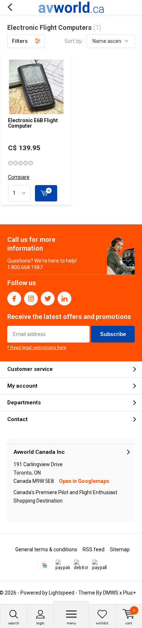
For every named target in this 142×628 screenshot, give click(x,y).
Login (40, 623)
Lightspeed (61, 593)
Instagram (31, 298)
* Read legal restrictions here (36, 347)
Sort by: (73, 41)
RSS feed (93, 549)
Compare (18, 177)
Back (9, 7)
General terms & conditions (46, 549)
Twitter (48, 298)
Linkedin (64, 298)
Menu (71, 623)
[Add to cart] (46, 193)
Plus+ (129, 593)
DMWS (110, 593)
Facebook (14, 298)
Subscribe (113, 334)
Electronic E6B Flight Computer (33, 123)
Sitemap (120, 549)
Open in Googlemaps (84, 481)
